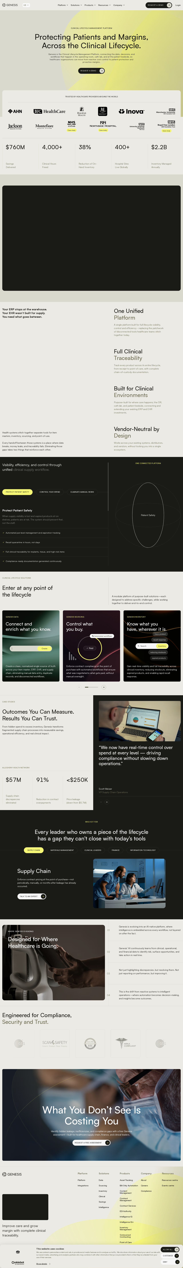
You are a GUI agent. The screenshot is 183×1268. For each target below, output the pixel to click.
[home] (10, 5)
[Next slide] (104, 687)
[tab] (34, 850)
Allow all (167, 1250)
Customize (168, 1256)
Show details (41, 1264)
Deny (165, 1262)
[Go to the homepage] (12, 1174)
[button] (26, 5)
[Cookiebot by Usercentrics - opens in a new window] (17, 1263)
